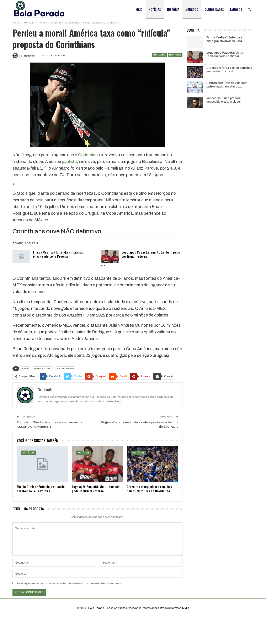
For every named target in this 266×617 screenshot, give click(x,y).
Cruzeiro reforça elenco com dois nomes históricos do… (229, 69)
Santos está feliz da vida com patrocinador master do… (226, 84)
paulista (69, 161)
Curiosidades (214, 9)
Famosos (236, 9)
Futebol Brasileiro (43, 368)
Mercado (192, 9)
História (173, 9)
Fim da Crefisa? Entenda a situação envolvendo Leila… (225, 39)
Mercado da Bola (65, 368)
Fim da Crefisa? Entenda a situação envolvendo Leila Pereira (58, 254)
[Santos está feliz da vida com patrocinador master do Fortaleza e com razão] (195, 87)
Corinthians (89, 155)
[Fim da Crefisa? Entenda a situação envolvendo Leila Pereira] (21, 256)
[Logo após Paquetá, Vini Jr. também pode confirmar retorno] (110, 256)
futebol (25, 368)
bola (40, 200)
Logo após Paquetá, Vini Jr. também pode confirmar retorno (151, 254)
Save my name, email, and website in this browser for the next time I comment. (69, 583)
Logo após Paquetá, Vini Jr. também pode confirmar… (225, 54)
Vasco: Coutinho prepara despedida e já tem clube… (224, 100)
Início (139, 9)
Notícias (155, 9)
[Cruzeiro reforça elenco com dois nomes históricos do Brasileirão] (152, 464)
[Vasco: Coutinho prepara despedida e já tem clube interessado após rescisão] (195, 102)
